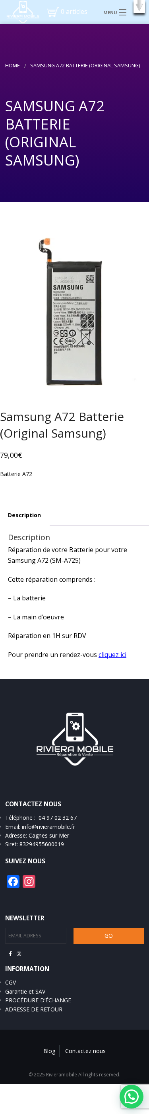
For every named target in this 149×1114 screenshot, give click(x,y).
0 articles (74, 11)
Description (24, 515)
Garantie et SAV (25, 991)
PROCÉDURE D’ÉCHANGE (38, 1000)
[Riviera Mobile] (20, 11)
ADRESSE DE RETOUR (33, 1009)
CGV (10, 982)
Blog (49, 1051)
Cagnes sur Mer (49, 835)
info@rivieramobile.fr (48, 826)
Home (12, 65)
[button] (139, 6)
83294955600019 (41, 844)
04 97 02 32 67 (58, 817)
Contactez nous (85, 1051)
